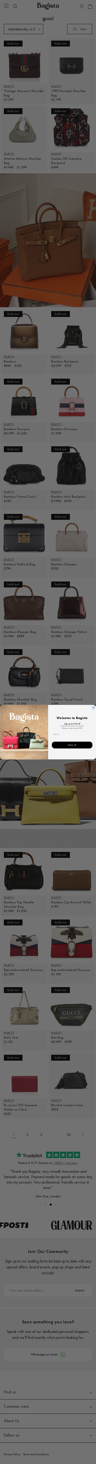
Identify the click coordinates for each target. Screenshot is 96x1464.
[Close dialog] (93, 707)
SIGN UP (72, 745)
